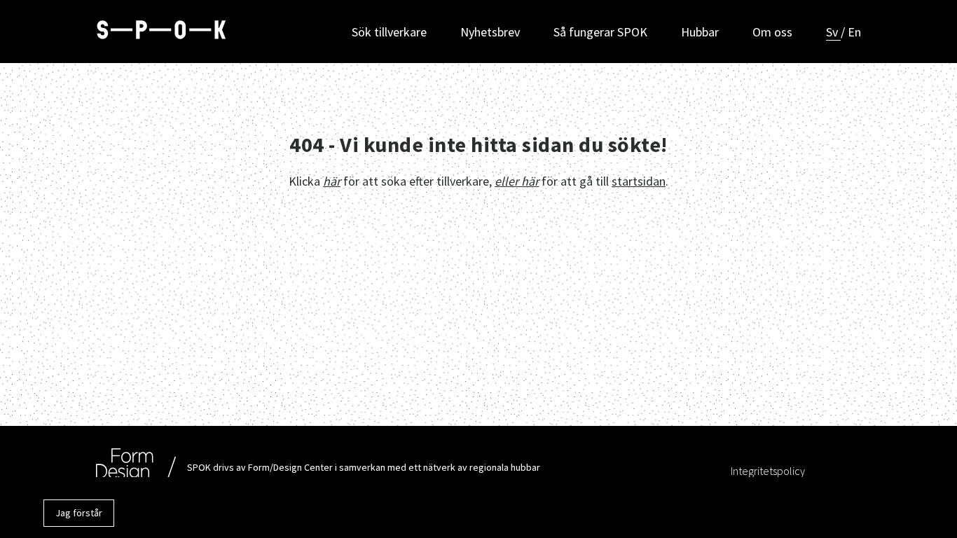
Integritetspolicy (768, 471)
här (331, 181)
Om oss (772, 32)
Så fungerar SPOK (600, 32)
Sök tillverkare (389, 32)
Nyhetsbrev (490, 32)
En (854, 32)
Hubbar (700, 32)
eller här (517, 181)
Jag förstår (78, 512)
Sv (833, 32)
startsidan (639, 181)
